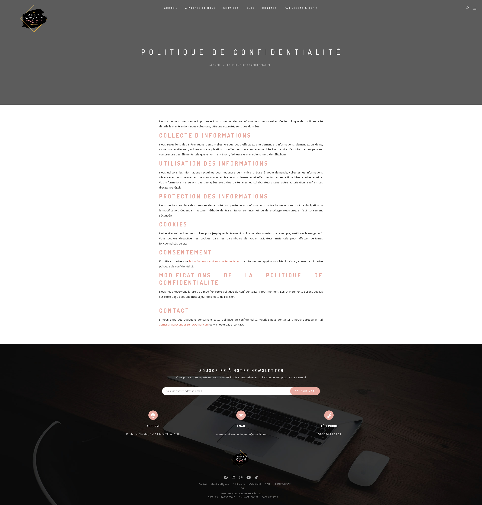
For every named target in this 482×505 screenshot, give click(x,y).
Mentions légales (220, 484)
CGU (267, 484)
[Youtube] (248, 478)
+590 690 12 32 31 (328, 434)
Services (231, 8)
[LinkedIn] (233, 478)
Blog (251, 8)
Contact (269, 8)
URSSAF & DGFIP (282, 484)
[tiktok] (256, 478)
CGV (243, 488)
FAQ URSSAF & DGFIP (301, 8)
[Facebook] (226, 478)
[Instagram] (241, 478)
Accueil (171, 8)
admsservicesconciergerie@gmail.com (184, 324)
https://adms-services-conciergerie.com (215, 261)
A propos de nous (200, 8)
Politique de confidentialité (247, 484)
